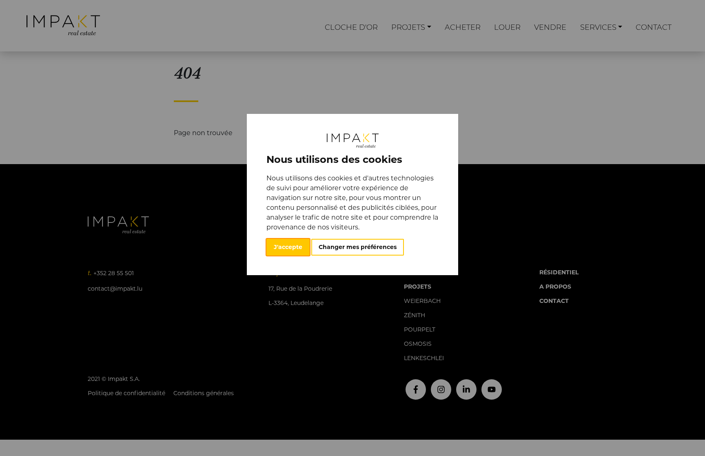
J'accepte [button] (288, 247)
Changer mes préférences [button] (358, 247)
